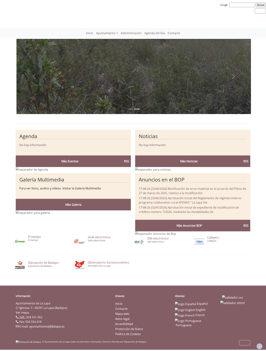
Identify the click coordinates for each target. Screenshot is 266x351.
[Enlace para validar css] (232, 297)
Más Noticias (189, 161)
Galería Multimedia (41, 179)
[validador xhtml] (232, 303)
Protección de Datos (129, 329)
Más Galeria (73, 205)
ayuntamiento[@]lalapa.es (47, 326)
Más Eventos (70, 161)
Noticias (148, 136)
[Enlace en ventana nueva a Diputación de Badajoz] (29, 341)
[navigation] (243, 5)
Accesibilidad (124, 324)
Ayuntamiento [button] (105, 33)
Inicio (89, 33)
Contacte (174, 33)
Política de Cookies (128, 334)
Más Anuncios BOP (189, 226)
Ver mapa (22, 312)
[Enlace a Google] (224, 5)
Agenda (28, 136)
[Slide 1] (137, 109)
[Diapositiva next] (233, 76)
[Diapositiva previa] (34, 76)
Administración (131, 33)
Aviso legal (122, 319)
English (200, 310)
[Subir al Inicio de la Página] (259, 346)
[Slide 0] (130, 109)
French (200, 315)
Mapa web (122, 314)
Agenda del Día (154, 33)
